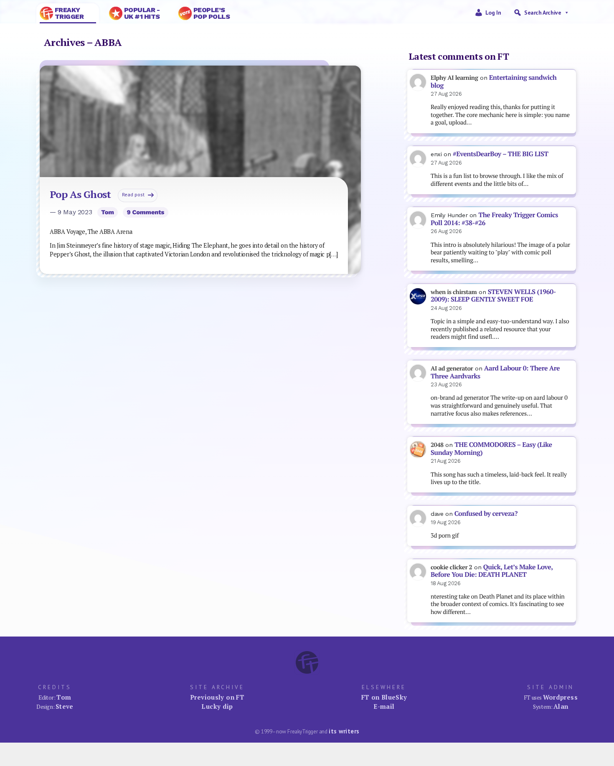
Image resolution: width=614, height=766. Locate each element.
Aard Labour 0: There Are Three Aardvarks (495, 372)
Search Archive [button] (542, 12)
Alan (560, 706)
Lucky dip (217, 706)
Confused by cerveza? (486, 513)
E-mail (383, 706)
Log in (493, 12)
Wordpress (560, 697)
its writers (344, 731)
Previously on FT (217, 697)
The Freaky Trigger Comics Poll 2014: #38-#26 (494, 219)
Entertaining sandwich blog (493, 81)
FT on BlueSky (384, 697)
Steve (65, 706)
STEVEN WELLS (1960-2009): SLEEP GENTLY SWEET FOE (493, 295)
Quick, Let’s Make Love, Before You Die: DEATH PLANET (492, 571)
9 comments (145, 212)
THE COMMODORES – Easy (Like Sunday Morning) (491, 448)
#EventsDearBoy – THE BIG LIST (500, 154)
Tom (107, 212)
